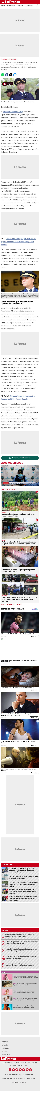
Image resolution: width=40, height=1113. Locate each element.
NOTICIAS (5, 1042)
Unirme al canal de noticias (21, 458)
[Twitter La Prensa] (13, 1069)
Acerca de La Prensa (11, 1074)
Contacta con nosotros (10, 1078)
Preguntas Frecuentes (19, 1082)
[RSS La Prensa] (30, 1069)
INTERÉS (5, 1045)
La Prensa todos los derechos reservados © (20, 1063)
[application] (20, 475)
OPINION (5, 1051)
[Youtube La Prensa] (20, 1069)
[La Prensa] (8, 1058)
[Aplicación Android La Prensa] (27, 1069)
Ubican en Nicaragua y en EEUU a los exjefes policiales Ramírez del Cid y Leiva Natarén (18, 241)
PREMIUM (5, 1048)
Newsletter (21, 1078)
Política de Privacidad (26, 1074)
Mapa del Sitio (31, 1078)
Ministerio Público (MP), (13, 111)
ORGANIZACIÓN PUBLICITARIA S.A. (20, 1065)
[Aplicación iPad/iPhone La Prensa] (23, 1069)
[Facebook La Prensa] (9, 1069)
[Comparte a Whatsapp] (2, 74)
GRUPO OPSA (6, 1054)
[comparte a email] (14, 74)
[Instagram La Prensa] (16, 1069)
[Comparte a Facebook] (6, 74)
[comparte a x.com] (10, 74)
